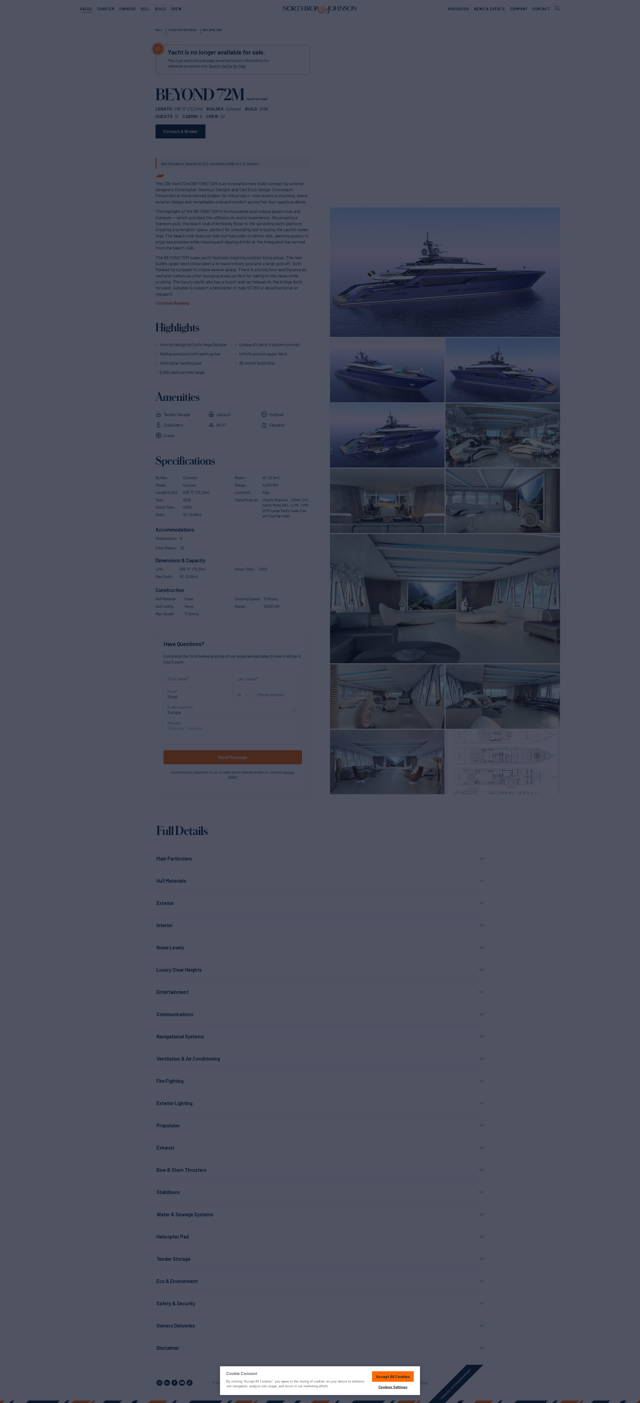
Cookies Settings (392, 1387)
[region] (320, 1380)
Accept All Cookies (393, 1376)
